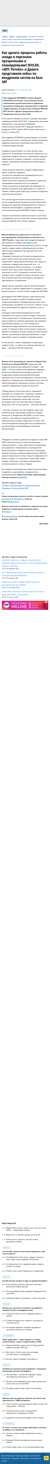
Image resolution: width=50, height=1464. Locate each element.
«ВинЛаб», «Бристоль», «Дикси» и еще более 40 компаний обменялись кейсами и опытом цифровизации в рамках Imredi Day (24, 563)
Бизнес (7, 1247)
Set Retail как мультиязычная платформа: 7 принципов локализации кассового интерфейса (24, 1370)
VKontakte (18, 499)
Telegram (7, 512)
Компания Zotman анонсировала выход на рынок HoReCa (24, 1441)
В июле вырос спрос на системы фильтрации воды (25, 1447)
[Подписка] (37, 30)
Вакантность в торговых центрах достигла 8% (23, 1235)
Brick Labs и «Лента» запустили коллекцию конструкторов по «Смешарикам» (22, 1353)
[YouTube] (28, 30)
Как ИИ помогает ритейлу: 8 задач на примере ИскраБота (24, 1281)
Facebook (7, 499)
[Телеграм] (10, 30)
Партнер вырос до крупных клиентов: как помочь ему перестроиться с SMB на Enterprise (23, 1399)
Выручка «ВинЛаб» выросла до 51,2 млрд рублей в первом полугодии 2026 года (25, 1346)
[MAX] (19, 30)
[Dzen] (23, 30)
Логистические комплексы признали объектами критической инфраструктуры (23, 1286)
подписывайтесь (11, 516)
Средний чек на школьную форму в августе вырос (25, 1418)
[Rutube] (32, 30)
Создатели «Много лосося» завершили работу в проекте (24, 1315)
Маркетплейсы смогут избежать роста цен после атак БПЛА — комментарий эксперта (26, 1229)
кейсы (14, 93)
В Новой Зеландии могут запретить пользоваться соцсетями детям (24, 1322)
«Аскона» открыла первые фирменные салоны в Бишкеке (24, 1434)
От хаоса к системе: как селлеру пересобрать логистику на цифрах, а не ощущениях (24, 1429)
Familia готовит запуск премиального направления (24, 1271)
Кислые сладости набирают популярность (22, 1359)
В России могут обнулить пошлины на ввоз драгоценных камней (22, 1241)
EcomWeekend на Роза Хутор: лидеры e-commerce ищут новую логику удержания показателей (25, 1258)
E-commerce (9, 1335)
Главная (5, 36)
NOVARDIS (22, 477)
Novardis (9, 93)
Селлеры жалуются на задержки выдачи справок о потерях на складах (25, 1265)
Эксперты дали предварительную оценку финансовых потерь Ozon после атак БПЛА (26, 1383)
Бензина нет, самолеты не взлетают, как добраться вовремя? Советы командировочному (22, 1309)
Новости (12, 36)
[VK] (15, 30)
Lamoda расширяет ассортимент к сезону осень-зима (26, 1298)
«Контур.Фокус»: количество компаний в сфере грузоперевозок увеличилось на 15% (23, 1376)
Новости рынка (22, 36)
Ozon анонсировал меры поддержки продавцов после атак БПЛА (26, 1292)
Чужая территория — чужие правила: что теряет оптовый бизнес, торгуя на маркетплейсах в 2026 (21, 1341)
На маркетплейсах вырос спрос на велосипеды (23, 1388)
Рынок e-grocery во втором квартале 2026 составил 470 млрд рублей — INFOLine (26, 1405)
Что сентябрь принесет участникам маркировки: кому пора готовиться (23, 1253)
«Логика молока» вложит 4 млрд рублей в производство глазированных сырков (21, 1412)
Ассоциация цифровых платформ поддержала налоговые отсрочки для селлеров (23, 1329)
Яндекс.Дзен (13, 502)
